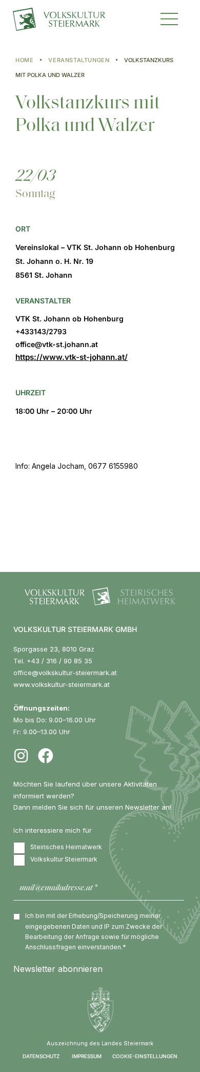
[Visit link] (70, 19)
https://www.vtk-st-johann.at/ (71, 357)
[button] (169, 18)
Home (24, 60)
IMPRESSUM (87, 1056)
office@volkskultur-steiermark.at (65, 672)
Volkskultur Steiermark (63, 859)
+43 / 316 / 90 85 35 (59, 661)
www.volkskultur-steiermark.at (61, 684)
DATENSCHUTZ (41, 1056)
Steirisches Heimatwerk (66, 847)
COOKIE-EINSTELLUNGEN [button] (144, 1056)
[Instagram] (21, 755)
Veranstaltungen (78, 60)
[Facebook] (45, 755)
